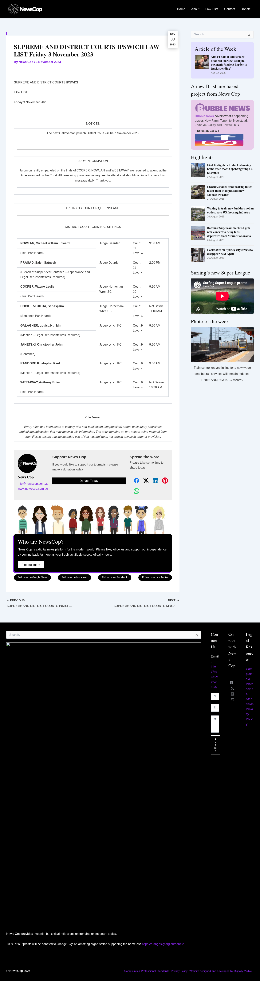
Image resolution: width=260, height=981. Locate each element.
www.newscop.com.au (33, 488)
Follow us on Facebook (115, 577)
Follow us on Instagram (74, 577)
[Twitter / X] (232, 688)
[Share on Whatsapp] (134, 491)
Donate (246, 9)
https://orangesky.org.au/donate (163, 944)
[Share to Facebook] (134, 481)
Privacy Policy (179, 970)
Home (181, 9)
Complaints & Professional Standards (146, 970)
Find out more (31, 564)
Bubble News (204, 116)
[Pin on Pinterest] (163, 481)
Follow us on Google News (32, 577)
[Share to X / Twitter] (144, 481)
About (195, 9)
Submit (215, 744)
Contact (229, 9)
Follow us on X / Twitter (155, 577)
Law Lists (211, 9)
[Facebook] (231, 682)
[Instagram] (232, 694)
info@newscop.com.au (33, 483)
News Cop (26, 477)
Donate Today (89, 480)
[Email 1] (232, 700)
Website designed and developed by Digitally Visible (220, 970)
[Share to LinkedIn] (153, 481)
